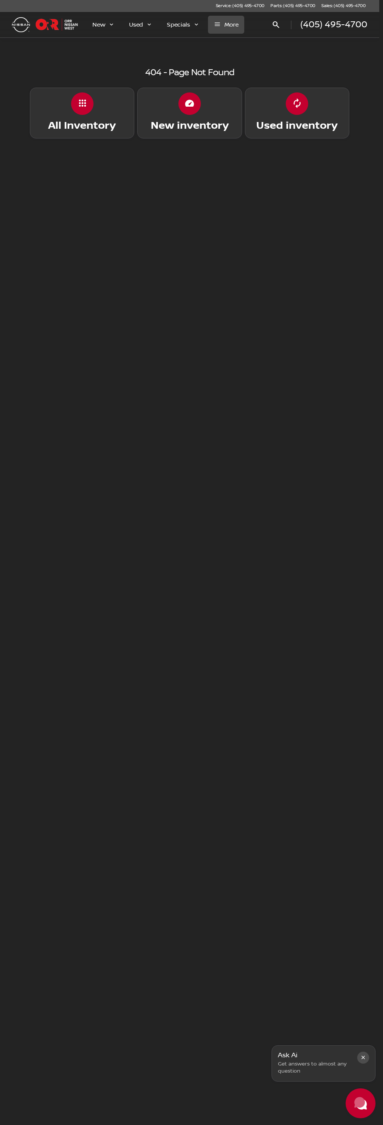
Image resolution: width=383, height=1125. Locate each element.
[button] (363, 1058)
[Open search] (276, 25)
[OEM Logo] (21, 24)
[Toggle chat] (361, 1103)
